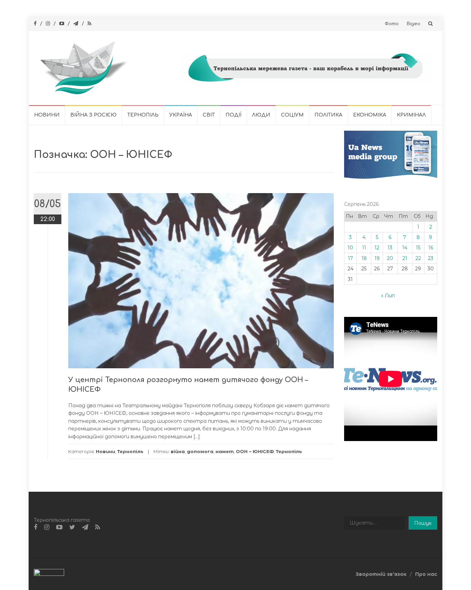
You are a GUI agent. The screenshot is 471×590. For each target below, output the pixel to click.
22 (418, 258)
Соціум (292, 115)
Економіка (369, 115)
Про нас (426, 574)
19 (377, 258)
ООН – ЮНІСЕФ (255, 451)
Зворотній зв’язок (381, 574)
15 (418, 247)
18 (364, 258)
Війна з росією (93, 115)
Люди (261, 115)
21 (404, 258)
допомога (200, 451)
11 (364, 247)
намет (225, 451)
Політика (328, 115)
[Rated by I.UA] (49, 574)
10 (350, 247)
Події (233, 115)
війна (178, 451)
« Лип (388, 295)
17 (350, 258)
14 (404, 247)
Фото (392, 23)
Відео (413, 23)
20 (390, 258)
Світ (209, 115)
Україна (180, 115)
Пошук (423, 523)
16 (430, 247)
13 (390, 247)
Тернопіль (143, 115)
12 (376, 247)
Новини (47, 115)
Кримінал (411, 115)
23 (430, 258)
